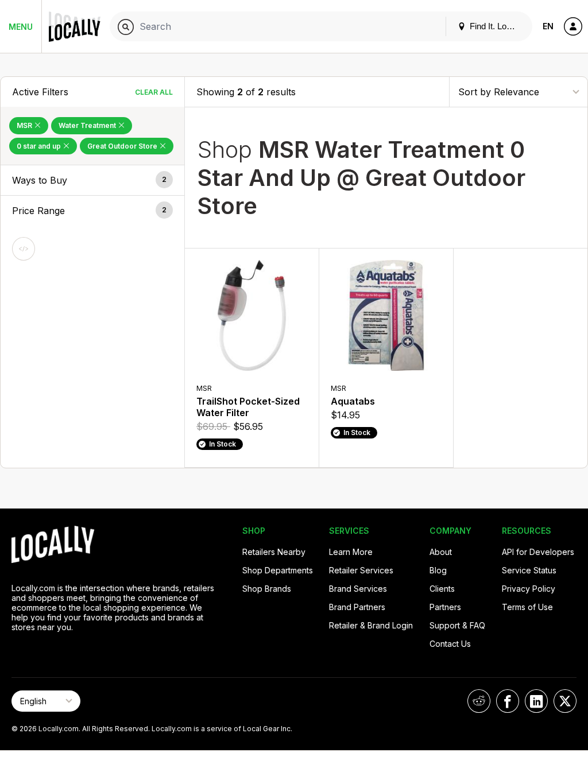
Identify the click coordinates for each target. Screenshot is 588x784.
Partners (445, 607)
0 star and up (40, 146)
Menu (21, 27)
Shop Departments (277, 570)
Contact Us (450, 644)
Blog (438, 570)
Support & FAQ (457, 625)
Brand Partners (357, 607)
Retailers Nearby (273, 552)
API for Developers (538, 552)
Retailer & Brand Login (371, 625)
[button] (92, 180)
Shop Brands (266, 588)
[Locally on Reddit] (478, 701)
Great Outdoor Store (123, 146)
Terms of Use (527, 607)
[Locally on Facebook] (507, 701)
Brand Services (358, 588)
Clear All (154, 92)
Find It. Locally (495, 26)
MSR (25, 125)
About (441, 552)
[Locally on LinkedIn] (536, 701)
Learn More (351, 552)
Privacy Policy (528, 588)
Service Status (529, 570)
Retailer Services (361, 570)
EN (548, 26)
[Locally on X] (565, 701)
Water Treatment (88, 125)
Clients (442, 588)
